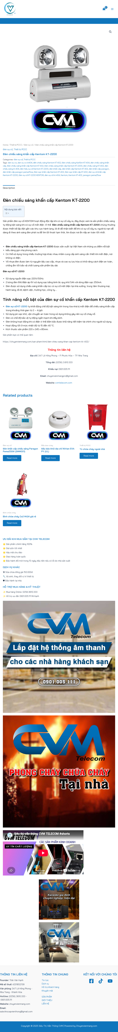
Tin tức (45, 980)
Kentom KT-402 (75, 175)
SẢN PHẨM (47, 996)
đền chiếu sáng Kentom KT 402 (47, 163)
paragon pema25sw (92, 175)
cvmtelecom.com (63, 382)
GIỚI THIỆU (47, 1000)
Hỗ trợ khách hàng (50, 987)
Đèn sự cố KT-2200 (17, 306)
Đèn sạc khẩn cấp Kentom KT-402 (49, 172)
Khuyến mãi (47, 990)
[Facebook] (91, 981)
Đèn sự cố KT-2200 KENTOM (31, 175)
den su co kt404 (25, 163)
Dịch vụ (45, 983)
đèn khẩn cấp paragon (99, 169)
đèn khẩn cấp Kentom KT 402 (75, 169)
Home (5, 145)
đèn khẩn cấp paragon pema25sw (18, 172)
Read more (12, 458)
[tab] (9, 188)
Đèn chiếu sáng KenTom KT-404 (76, 163)
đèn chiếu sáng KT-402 (93, 166)
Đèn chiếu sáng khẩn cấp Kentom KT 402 (25, 166)
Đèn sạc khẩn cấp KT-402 (76, 172)
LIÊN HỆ (45, 1003)
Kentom (64, 175)
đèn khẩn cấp (55, 169)
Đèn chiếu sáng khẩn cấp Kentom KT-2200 (63, 166)
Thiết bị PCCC (16, 145)
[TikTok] (100, 981)
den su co (12, 163)
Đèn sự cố (28, 145)
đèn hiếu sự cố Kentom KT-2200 (34, 169)
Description (9, 188)
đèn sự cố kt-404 (52, 175)
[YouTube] (110, 981)
